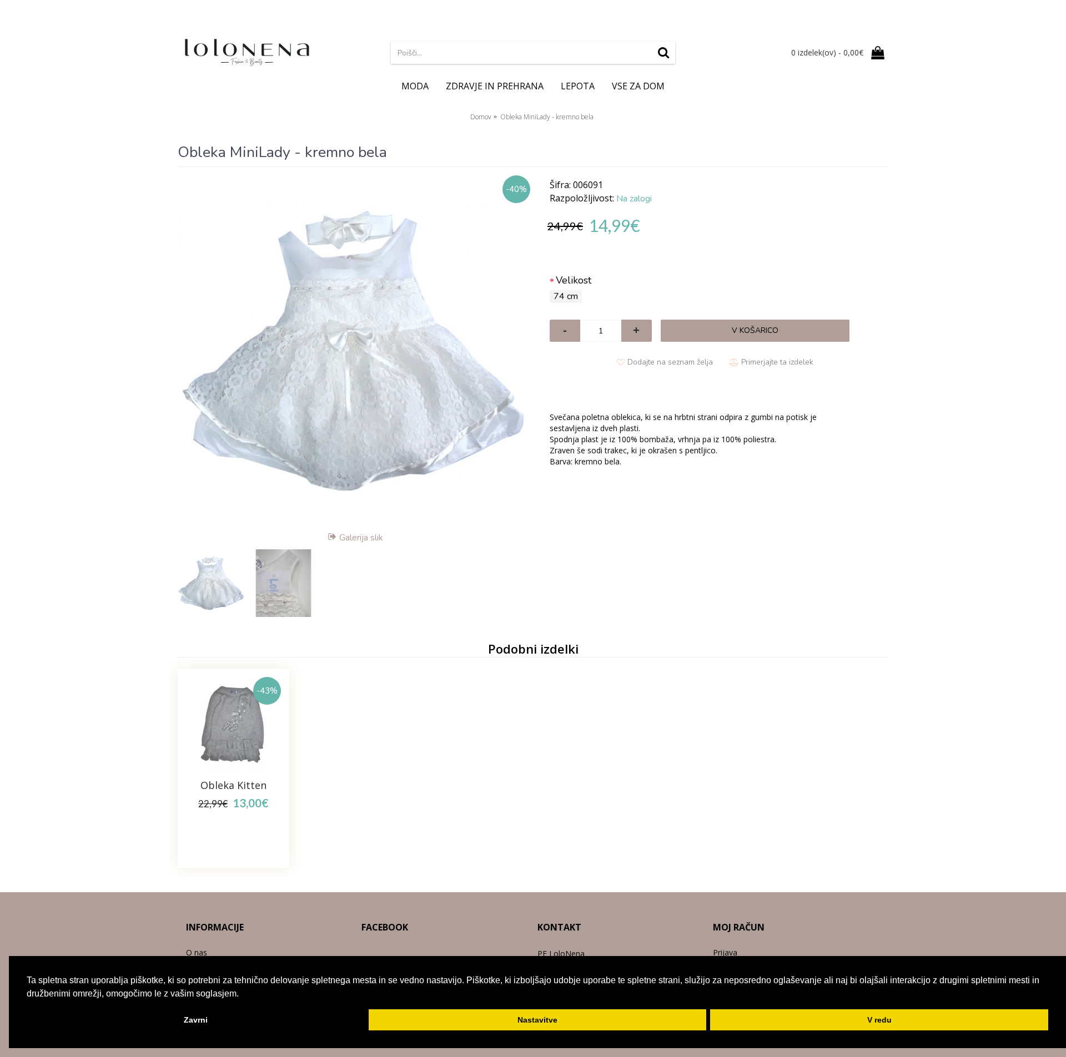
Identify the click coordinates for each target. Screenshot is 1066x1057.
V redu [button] (879, 1019)
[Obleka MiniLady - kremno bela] (355, 350)
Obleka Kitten (233, 785)
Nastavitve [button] (537, 1019)
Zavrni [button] (196, 1019)
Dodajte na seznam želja (670, 362)
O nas (196, 952)
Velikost (573, 280)
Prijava (725, 952)
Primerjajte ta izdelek (777, 362)
